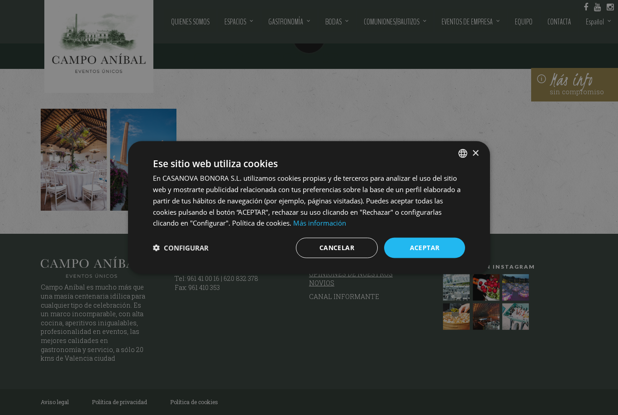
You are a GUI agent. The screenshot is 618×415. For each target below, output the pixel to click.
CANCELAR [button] (336, 247)
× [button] (475, 153)
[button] (181, 248)
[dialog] (309, 207)
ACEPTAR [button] (425, 247)
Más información (319, 222)
